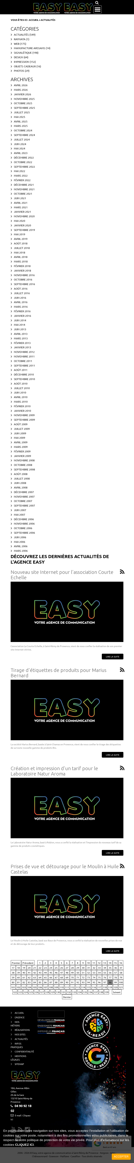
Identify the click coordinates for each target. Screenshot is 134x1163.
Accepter (121, 1156)
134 (80, 992)
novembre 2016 (24, 275)
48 (67, 972)
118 (105, 987)
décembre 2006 (24, 519)
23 (45, 967)
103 (24, 987)
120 (115, 987)
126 (36, 992)
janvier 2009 (22, 455)
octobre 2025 (23, 103)
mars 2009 (21, 446)
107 (45, 987)
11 (93, 962)
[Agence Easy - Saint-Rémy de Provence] (63, 8)
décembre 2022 (24, 157)
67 (56, 977)
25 (56, 967)
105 (35, 987)
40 (24, 972)
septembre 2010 (24, 379)
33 (99, 967)
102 (18, 987)
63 (34, 977)
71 (77, 977)
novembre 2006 (24, 523)
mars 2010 (21, 401)
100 (121, 982)
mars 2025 (21, 125)
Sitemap (19, 1064)
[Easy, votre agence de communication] (121, 572)
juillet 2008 (22, 478)
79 (121, 977)
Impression (21, 61)
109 (56, 987)
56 (110, 972)
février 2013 (22, 342)
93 (83, 982)
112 (72, 987)
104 (29, 987)
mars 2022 (21, 175)
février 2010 (22, 406)
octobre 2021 (23, 193)
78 (115, 977)
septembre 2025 (24, 107)
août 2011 (20, 369)
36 (115, 967)
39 (18, 972)
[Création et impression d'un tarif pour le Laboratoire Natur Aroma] (67, 808)
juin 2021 (20, 198)
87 (51, 982)
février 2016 (22, 311)
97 (104, 982)
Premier (16, 962)
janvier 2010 (22, 410)
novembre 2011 (24, 356)
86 (45, 982)
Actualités (21, 34)
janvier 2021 (22, 211)
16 (120, 962)
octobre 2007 (23, 500)
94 (88, 982)
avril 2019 (20, 238)
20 (29, 967)
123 (20, 992)
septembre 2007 (24, 505)
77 (110, 977)
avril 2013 (20, 333)
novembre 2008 (24, 460)
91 (72, 982)
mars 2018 (21, 261)
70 (72, 977)
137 (96, 992)
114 (83, 987)
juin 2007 (20, 510)
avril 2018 (20, 256)
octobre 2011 (23, 360)
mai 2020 (19, 220)
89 (61, 982)
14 (110, 962)
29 (77, 967)
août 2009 (20, 424)
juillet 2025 (22, 112)
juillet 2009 (22, 428)
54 (99, 972)
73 (88, 977)
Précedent (28, 962)
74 (94, 977)
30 (83, 967)
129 (53, 992)
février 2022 (22, 180)
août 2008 (20, 473)
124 (26, 992)
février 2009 (22, 451)
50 (77, 972)
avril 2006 (20, 546)
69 (67, 977)
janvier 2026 (22, 94)
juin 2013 (20, 329)
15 (115, 962)
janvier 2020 (22, 225)
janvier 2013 (22, 347)
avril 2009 (20, 442)
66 (51, 977)
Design (18, 57)
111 (67, 987)
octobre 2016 (23, 279)
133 (74, 992)
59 (13, 977)
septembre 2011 (24, 365)
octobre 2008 (23, 464)
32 (94, 967)
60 (18, 977)
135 (85, 992)
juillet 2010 (22, 388)
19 (24, 967)
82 (24, 982)
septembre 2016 (24, 284)
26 (61, 967)
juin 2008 (20, 482)
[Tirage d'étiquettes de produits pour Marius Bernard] (67, 710)
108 (51, 987)
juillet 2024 (22, 139)
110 (62, 987)
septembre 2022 (24, 166)
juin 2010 (20, 392)
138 (101, 992)
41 (29, 972)
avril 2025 (20, 121)
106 (40, 987)
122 (15, 992)
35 (110, 967)
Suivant (117, 992)
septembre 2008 (24, 469)
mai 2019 (19, 234)
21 (34, 967)
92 (77, 982)
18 (18, 967)
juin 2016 (20, 297)
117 (99, 987)
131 (63, 992)
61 (24, 977)
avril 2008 (20, 487)
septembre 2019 (24, 229)
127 (42, 992)
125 (31, 992)
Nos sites (20, 1034)
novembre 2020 (24, 216)
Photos (19, 70)
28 (72, 967)
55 (104, 972)
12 (99, 962)
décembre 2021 (24, 184)
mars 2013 (21, 338)
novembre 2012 (24, 351)
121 (121, 987)
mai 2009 (19, 437)
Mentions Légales (18, 1058)
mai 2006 (19, 541)
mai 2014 (19, 324)
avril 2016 (20, 302)
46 (56, 972)
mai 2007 (19, 514)
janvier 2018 (22, 270)
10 (88, 962)
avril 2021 (20, 202)
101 (13, 987)
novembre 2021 (24, 189)
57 (115, 972)
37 (121, 967)
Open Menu (97, 9)
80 (13, 982)
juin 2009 (20, 433)
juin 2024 (20, 144)
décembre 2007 (24, 492)
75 (99, 977)
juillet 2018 (22, 247)
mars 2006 (21, 550)
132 (69, 992)
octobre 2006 (23, 528)
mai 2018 (19, 252)
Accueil (34, 20)
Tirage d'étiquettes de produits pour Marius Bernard (58, 672)
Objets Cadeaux (25, 66)
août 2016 (20, 288)
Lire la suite (112, 656)
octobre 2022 (23, 162)
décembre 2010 (24, 374)
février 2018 (22, 265)
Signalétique (23, 52)
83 (29, 982)
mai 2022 (19, 171)
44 (45, 972)
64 (40, 977)
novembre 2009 (24, 415)
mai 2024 (19, 148)
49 (72, 972)
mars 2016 (21, 306)
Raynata (19, 39)
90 (67, 982)
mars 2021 (21, 207)
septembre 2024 (24, 134)
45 (51, 972)
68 (61, 977)
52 (88, 972)
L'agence (20, 1017)
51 (83, 972)
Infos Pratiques (17, 1045)
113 (78, 987)
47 (61, 972)
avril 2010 (20, 397)
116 (94, 987)
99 (115, 982)
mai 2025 (19, 116)
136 (90, 992)
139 (107, 992)
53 (94, 972)
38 (13, 972)
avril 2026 (20, 85)
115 (89, 987)
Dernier (67, 997)
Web (16, 43)
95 (94, 982)
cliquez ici (24, 1144)
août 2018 (20, 243)
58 (121, 972)
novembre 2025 (24, 98)
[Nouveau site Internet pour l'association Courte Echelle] (67, 612)
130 (58, 992)
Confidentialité (21, 1051)
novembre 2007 (24, 496)
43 (40, 972)
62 (29, 977)
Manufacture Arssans (29, 48)
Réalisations (21, 1029)
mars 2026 (21, 89)
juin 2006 (20, 537)
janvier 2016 (22, 315)
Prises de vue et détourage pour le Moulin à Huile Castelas (65, 869)
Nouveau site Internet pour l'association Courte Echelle (62, 574)
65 (45, 977)
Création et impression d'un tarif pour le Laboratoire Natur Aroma (54, 771)
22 (40, 967)
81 (18, 982)
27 (67, 967)
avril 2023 (20, 152)
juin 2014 (20, 320)
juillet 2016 (22, 293)
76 (104, 977)
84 (34, 982)
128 (47, 992)
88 (56, 982)
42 (34, 972)
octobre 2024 (23, 130)
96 (99, 982)
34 (104, 967)
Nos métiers (15, 1023)
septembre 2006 (24, 532)
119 (110, 987)
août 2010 (20, 383)
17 (13, 967)
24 (51, 967)
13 (104, 962)
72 (83, 977)
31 (88, 967)
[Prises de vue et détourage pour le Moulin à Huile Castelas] (67, 906)
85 (40, 982)
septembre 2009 (24, 419)
